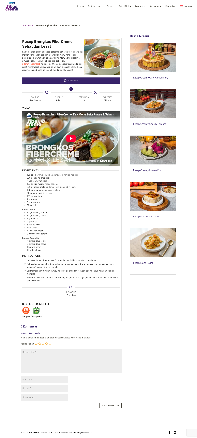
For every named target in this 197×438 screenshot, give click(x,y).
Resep (109, 6)
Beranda (80, 6)
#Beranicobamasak (31, 64)
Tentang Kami (94, 6)
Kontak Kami (171, 6)
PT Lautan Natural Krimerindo (63, 433)
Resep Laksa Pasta (143, 262)
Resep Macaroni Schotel (146, 216)
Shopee (26, 316)
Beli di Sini (124, 6)
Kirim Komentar (110, 405)
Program (139, 6)
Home (23, 25)
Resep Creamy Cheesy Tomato (149, 124)
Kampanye (154, 6)
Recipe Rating (27, 343)
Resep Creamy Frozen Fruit (147, 170)
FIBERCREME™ (33, 433)
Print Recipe (72, 80)
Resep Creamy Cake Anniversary (150, 77)
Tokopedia (36, 316)
